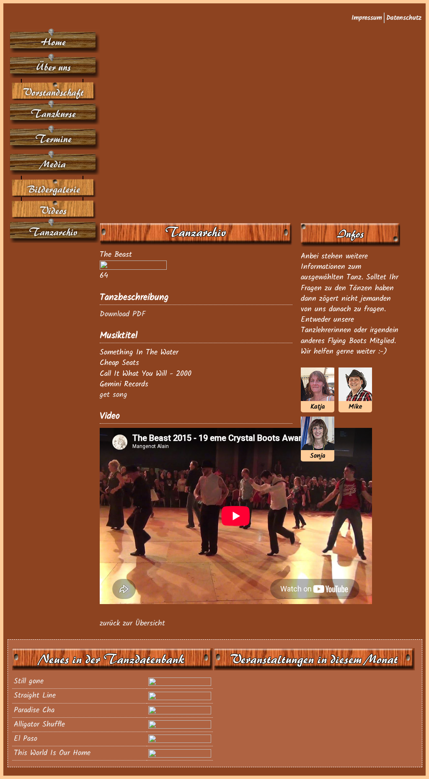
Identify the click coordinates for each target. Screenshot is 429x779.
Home (53, 42)
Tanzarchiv (53, 232)
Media (53, 164)
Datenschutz (403, 18)
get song (113, 395)
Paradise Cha (34, 710)
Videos (53, 210)
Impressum (366, 18)
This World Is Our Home (52, 753)
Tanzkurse (53, 113)
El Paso (25, 739)
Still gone (29, 681)
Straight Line (35, 696)
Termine (54, 139)
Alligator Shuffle (39, 725)
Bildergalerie (53, 189)
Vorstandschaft (53, 92)
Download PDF (122, 314)
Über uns (53, 67)
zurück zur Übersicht (132, 623)
